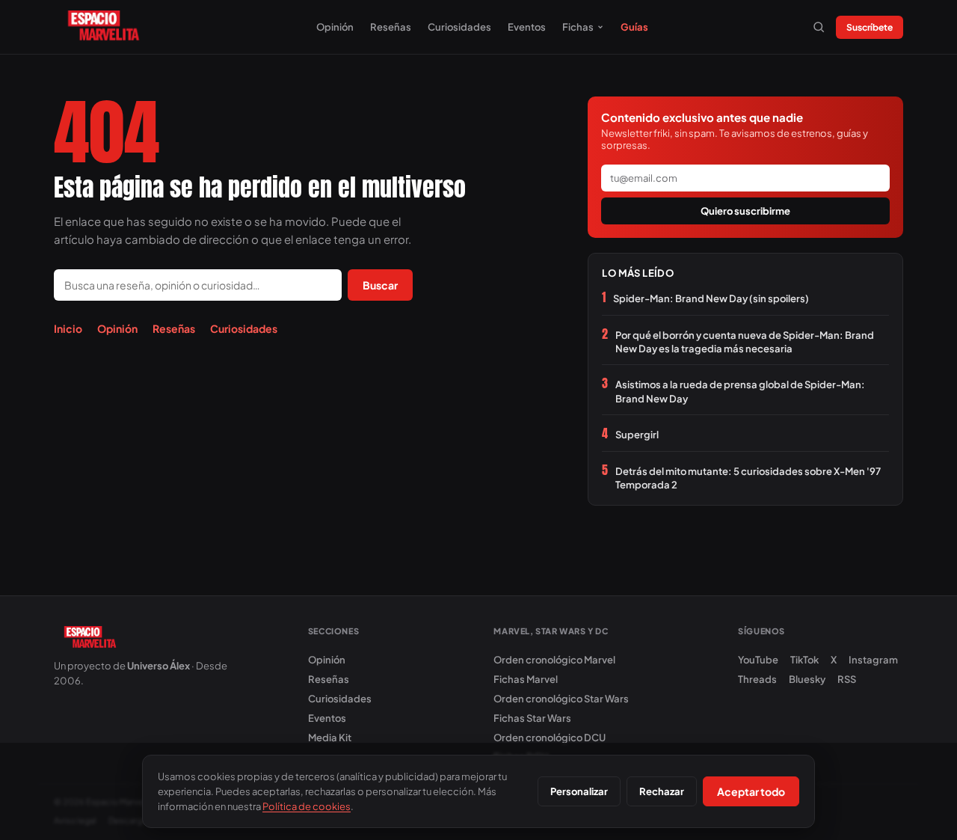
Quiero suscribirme (745, 211)
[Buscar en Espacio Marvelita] (818, 27)
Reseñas (390, 27)
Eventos (527, 27)
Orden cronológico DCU (549, 738)
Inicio (68, 328)
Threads (757, 679)
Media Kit (329, 738)
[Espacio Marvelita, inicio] (103, 26)
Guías (634, 27)
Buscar (380, 285)
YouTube (758, 660)
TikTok (804, 660)
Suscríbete (869, 27)
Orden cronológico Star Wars (561, 699)
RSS (846, 679)
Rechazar (661, 791)
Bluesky (807, 679)
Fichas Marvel (525, 679)
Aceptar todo (751, 791)
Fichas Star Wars (532, 718)
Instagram (873, 660)
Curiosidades (459, 27)
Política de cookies (306, 806)
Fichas (578, 27)
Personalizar (579, 791)
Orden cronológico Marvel (554, 660)
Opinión (335, 27)
